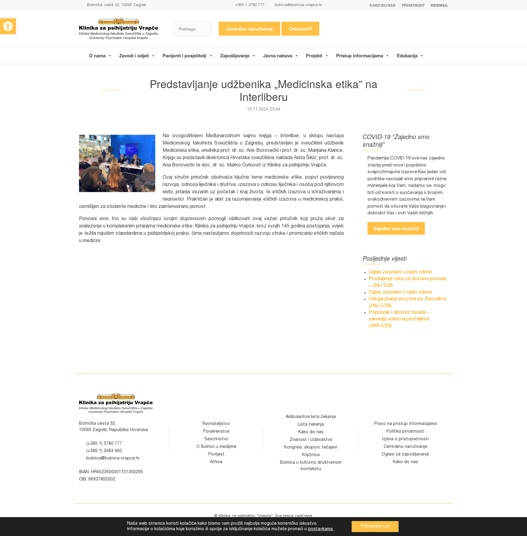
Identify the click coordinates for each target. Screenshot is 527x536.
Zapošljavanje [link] (234, 55)
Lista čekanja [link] (311, 425)
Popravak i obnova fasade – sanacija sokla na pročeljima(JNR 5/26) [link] (399, 319)
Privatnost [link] (413, 5)
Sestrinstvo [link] (216, 439)
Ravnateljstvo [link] (216, 424)
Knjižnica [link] (311, 455)
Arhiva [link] (216, 462)
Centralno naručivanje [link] (249, 28)
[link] (8, 26)
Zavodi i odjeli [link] (134, 55)
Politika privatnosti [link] (405, 432)
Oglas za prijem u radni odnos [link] (400, 272)
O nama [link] (97, 55)
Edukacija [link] (407, 55)
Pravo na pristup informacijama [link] (405, 424)
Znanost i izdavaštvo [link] (310, 440)
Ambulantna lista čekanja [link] (311, 417)
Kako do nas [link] (383, 5)
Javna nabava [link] (277, 55)
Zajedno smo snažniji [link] (396, 228)
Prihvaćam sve (375, 526)
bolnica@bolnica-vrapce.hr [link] (298, 5)
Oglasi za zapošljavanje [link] (405, 454)
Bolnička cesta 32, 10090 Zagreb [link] (116, 5)
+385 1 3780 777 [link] (249, 5)
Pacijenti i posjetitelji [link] (184, 55)
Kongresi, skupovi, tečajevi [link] (310, 447)
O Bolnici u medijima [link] (216, 447)
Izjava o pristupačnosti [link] (405, 439)
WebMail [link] (439, 5)
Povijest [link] (216, 454)
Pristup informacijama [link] (359, 55)
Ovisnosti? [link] (300, 28)
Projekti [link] (314, 55)
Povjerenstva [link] (216, 432)
